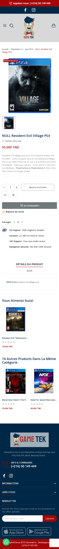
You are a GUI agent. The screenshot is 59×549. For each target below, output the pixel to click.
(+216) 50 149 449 (40, 3)
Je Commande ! (31, 205)
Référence (11, 282)
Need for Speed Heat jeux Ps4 (44, 400)
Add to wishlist (5, 195)
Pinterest (22, 222)
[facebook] (25, 10)
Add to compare (13, 195)
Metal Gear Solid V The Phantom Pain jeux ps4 (15, 400)
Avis (29, 270)
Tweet (18, 222)
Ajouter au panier (38, 187)
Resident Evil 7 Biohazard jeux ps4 (15, 338)
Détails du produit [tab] (29, 264)
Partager (14, 222)
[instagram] (34, 10)
